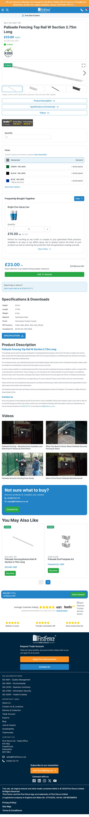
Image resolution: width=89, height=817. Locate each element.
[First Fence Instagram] (44, 780)
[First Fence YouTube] (55, 780)
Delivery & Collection (11, 710)
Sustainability (8, 729)
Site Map (6, 806)
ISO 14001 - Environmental (13, 683)
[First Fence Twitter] (49, 780)
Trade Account (8, 714)
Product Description (43, 101)
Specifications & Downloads (42, 107)
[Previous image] (41, 582)
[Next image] (84, 73)
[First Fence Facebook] (34, 780)
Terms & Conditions (12, 810)
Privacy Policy (9, 802)
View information (40, 155)
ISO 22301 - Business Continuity (16, 687)
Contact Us (12, 509)
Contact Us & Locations (12, 706)
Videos (43, 113)
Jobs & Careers (9, 725)
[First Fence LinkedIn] (39, 780)
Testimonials (7, 732)
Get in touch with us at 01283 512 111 (18, 288)
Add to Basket (78, 594)
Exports (5, 718)
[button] (7, 10)
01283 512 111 (25, 406)
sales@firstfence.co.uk (47, 406)
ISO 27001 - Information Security (16, 691)
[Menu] (2, 10)
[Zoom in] (83, 65)
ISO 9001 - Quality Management (16, 680)
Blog (4, 721)
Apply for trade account (44, 659)
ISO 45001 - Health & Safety (14, 694)
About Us (6, 703)
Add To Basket (44, 274)
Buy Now (10, 573)
